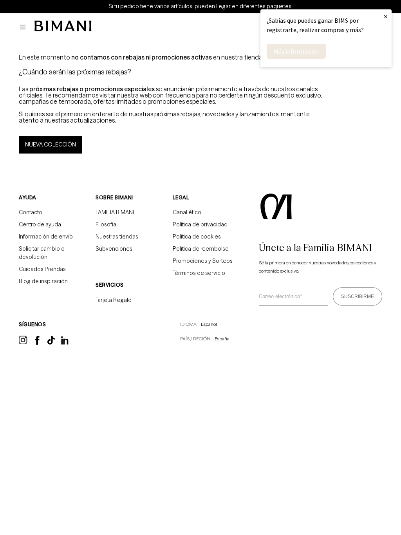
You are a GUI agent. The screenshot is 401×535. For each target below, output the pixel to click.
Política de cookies (197, 236)
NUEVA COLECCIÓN (50, 144)
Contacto (30, 212)
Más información (296, 51)
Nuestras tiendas (117, 236)
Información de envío (46, 236)
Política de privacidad (200, 224)
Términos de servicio (199, 273)
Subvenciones (114, 248)
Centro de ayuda (40, 224)
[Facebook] (37, 342)
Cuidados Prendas (42, 269)
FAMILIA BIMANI (115, 212)
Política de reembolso (201, 248)
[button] (25, 27)
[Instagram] (23, 343)
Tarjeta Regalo (114, 300)
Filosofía (106, 224)
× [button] (386, 16)
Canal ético (187, 212)
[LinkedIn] (65, 343)
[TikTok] (51, 342)
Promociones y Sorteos (203, 260)
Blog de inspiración (43, 281)
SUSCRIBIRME (357, 296)
